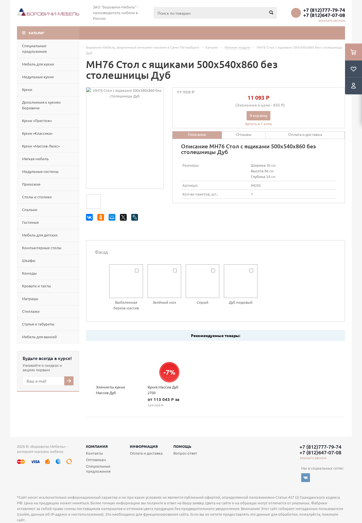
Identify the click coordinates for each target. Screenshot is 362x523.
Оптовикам (96, 459)
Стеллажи (31, 311)
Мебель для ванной (39, 336)
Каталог (36, 33)
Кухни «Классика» (37, 133)
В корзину (258, 115)
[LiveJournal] (135, 218)
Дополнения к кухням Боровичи (41, 105)
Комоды (29, 273)
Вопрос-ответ (185, 453)
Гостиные (30, 222)
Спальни (29, 209)
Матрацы (30, 298)
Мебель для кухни (38, 64)
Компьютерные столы (41, 247)
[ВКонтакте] (90, 218)
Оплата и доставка (146, 453)
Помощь (182, 446)
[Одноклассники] (101, 218)
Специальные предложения (34, 48)
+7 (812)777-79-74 (324, 9)
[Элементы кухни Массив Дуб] (112, 362)
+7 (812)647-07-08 (324, 15)
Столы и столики (37, 196)
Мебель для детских (40, 235)
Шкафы (28, 260)
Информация (144, 446)
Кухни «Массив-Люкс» (41, 146)
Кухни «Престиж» (37, 120)
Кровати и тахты (36, 285)
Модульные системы (40, 171)
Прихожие (31, 184)
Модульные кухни (38, 76)
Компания (97, 446)
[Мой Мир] (113, 218)
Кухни (27, 89)
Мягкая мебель (35, 158)
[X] (124, 218)
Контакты (94, 453)
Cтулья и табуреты (38, 324)
